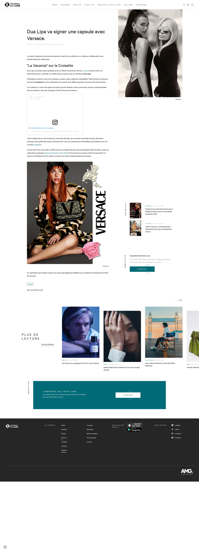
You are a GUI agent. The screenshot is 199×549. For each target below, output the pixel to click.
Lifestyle (89, 5)
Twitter (177, 429)
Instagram (37, 144)
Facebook (178, 438)
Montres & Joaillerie (109, 5)
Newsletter (90, 429)
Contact (89, 442)
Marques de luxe (64, 451)
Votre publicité (91, 438)
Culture (128, 5)
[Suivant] (180, 300)
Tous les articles (47, 344)
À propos (90, 425)
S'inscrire (142, 269)
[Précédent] (174, 300)
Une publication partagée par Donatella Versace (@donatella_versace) (55, 131)
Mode (55, 5)
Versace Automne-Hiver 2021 (56, 153)
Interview (141, 5)
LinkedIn (177, 425)
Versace (86, 70)
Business (65, 5)
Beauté (77, 5)
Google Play (134, 429)
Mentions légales (92, 433)
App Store (134, 425)
